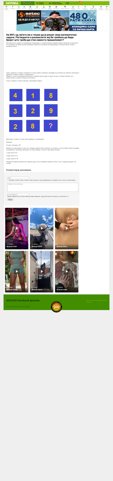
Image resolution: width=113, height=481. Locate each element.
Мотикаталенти (73, 9)
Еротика (24, 8)
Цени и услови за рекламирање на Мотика (96, 300)
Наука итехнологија (85, 9)
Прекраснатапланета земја (93, 9)
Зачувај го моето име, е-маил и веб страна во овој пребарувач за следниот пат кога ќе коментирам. (42, 180)
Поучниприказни (101, 9)
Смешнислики (50, 9)
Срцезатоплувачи (65, 8)
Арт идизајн (106, 9)
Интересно (56, 8)
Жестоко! (44, 8)
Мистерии (12, 8)
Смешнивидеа (6, 9)
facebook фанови (23, 300)
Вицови (18, 8)
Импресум (88, 302)
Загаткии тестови (30, 9)
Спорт (78, 8)
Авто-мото (37, 8)
